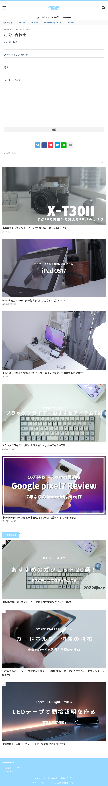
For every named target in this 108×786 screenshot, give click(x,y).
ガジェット (8, 22)
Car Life (21, 22)
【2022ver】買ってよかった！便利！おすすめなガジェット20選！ (38, 601)
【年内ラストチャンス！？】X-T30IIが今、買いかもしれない (34, 228)
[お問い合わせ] (57, 145)
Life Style (34, 22)
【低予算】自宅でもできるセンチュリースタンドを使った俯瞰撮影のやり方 (42, 373)
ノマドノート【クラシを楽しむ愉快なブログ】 (54, 778)
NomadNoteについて (52, 22)
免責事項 (9, 771)
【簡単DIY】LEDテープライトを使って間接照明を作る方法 (33, 744)
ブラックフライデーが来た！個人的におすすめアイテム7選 (33, 445)
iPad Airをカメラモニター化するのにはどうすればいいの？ (33, 300)
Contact (70, 22)
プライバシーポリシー (15, 768)
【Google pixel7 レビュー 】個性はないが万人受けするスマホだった (39, 517)
